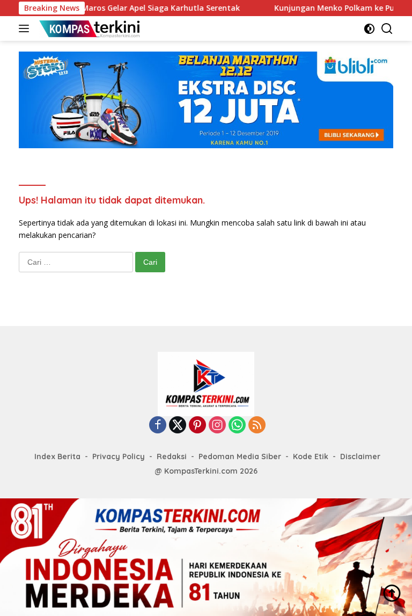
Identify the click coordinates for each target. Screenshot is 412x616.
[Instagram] (217, 425)
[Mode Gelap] (369, 29)
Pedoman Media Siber (239, 456)
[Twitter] (177, 425)
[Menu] (26, 28)
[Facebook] (157, 425)
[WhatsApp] (237, 425)
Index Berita (57, 456)
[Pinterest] (197, 425)
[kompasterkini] (88, 28)
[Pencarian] (387, 29)
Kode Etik (310, 456)
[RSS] (257, 425)
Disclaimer (360, 456)
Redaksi (172, 456)
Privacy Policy (118, 456)
